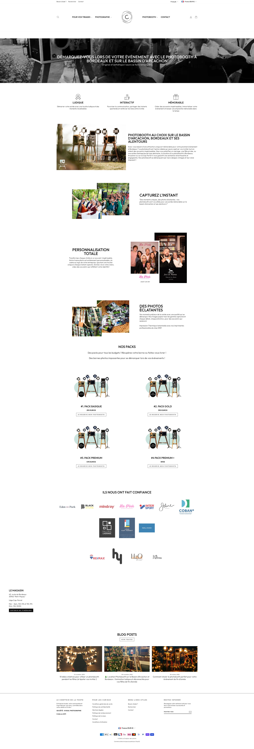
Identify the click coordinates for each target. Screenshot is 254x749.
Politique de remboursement (101, 713)
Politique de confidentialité (101, 707)
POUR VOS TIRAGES (81, 17)
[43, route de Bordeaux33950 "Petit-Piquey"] (127, 600)
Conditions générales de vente (102, 704)
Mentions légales (97, 710)
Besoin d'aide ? (61, 1)
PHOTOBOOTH (149, 17)
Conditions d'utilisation (99, 722)
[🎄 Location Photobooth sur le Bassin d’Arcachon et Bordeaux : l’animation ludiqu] (127, 659)
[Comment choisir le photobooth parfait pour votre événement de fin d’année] (174, 659)
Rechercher (72, 1)
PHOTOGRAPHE (102, 17)
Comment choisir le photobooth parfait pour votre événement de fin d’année (174, 678)
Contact (81, 1)
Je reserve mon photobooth (91, 414)
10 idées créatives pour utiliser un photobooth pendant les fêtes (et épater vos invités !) (79, 678)
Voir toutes (127, 639)
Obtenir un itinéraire (21, 610)
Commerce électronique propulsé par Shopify (127, 741)
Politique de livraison (99, 716)
